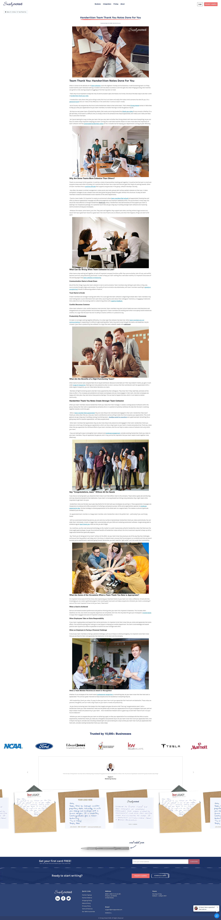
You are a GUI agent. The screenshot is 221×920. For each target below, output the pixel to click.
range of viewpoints (79, 385)
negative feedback (116, 301)
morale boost (147, 613)
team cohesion (96, 85)
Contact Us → (108, 912)
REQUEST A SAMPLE (211, 4)
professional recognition (105, 694)
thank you (102, 202)
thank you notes (127, 111)
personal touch (74, 101)
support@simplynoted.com (113, 909)
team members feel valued (119, 198)
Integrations (107, 4)
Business (98, 4)
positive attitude (90, 186)
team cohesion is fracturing (92, 277)
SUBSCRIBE (194, 861)
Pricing (116, 4)
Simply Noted (134, 105)
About (122, 4)
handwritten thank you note (79, 96)
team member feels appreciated (85, 413)
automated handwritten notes (93, 123)
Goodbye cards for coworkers (118, 417)
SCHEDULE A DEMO (160, 875)
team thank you (85, 524)
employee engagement (113, 433)
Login (200, 4)
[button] (28, 772)
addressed (127, 324)
